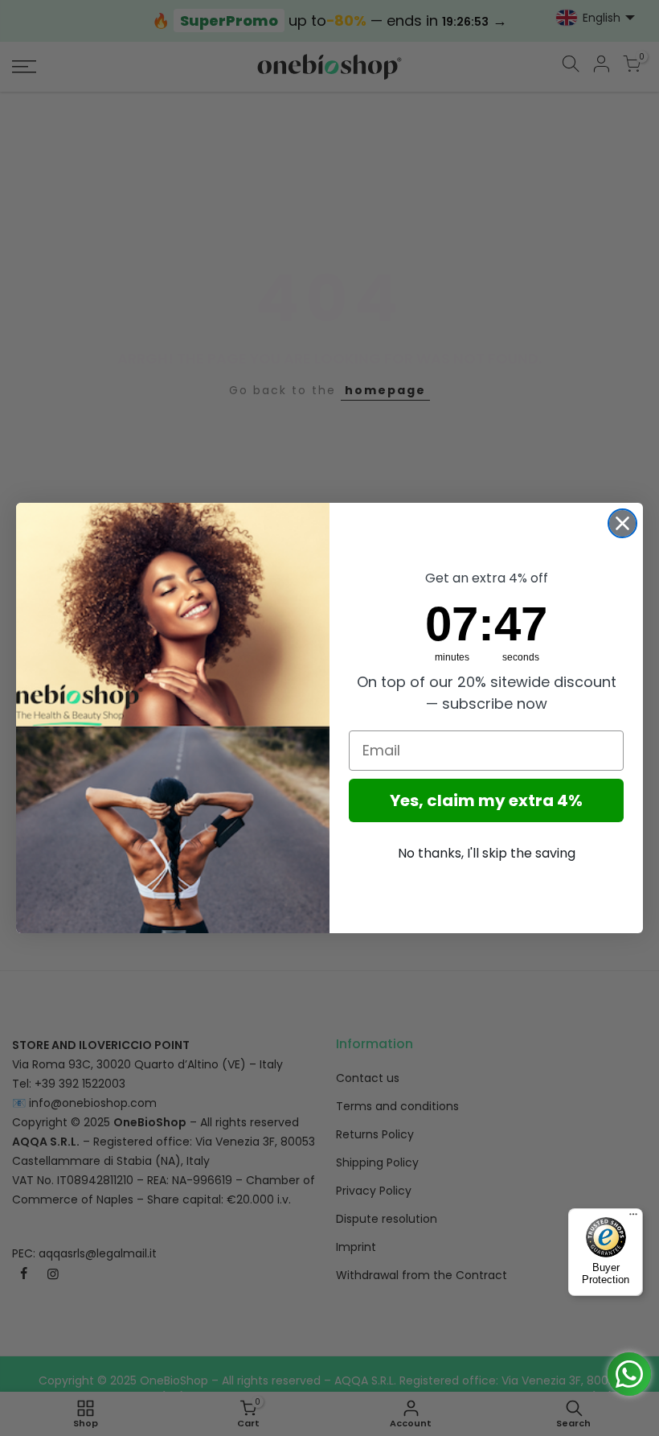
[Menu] (633, 1218)
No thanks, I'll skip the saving (486, 853)
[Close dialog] (622, 523)
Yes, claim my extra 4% (486, 800)
